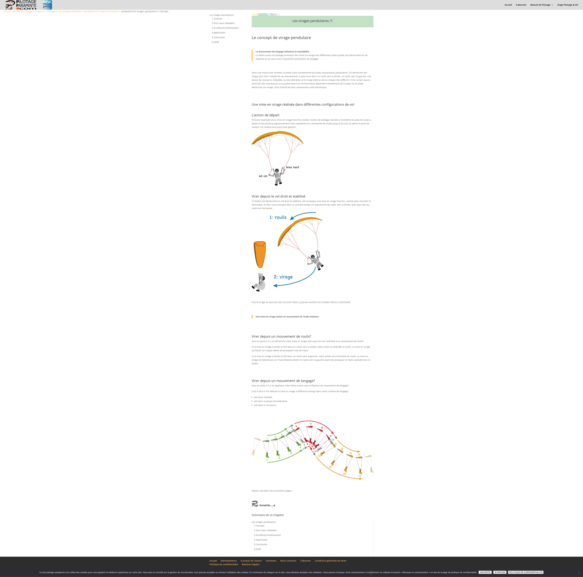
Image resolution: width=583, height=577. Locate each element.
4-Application (218, 32)
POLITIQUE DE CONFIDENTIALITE (525, 572)
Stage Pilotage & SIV (567, 5)
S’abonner (521, 5)
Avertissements (229, 560)
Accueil (508, 5)
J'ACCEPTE (485, 572)
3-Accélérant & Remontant (225, 27)
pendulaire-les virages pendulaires (101, 11)
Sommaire (52, 11)
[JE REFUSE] (579, 572)
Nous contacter (288, 560)
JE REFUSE (499, 572)
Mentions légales (250, 564)
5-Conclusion (218, 37)
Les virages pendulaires (222, 15)
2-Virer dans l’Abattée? (223, 23)
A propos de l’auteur (251, 560)
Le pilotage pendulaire (70, 11)
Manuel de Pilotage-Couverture (29, 11)
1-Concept (217, 18)
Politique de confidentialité (224, 564)
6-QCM (215, 42)
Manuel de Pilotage (540, 5)
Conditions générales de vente (330, 560)
